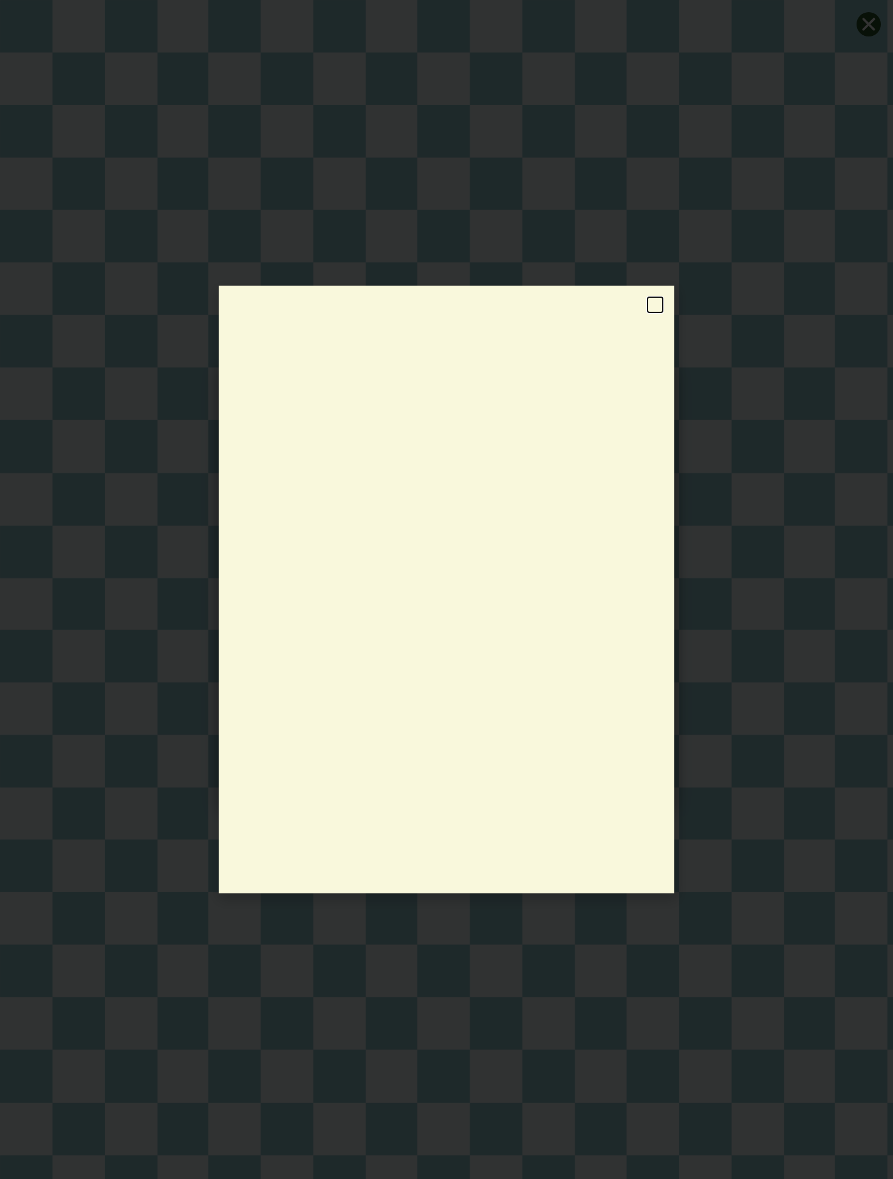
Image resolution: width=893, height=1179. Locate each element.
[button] (655, 305)
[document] (446, 589)
